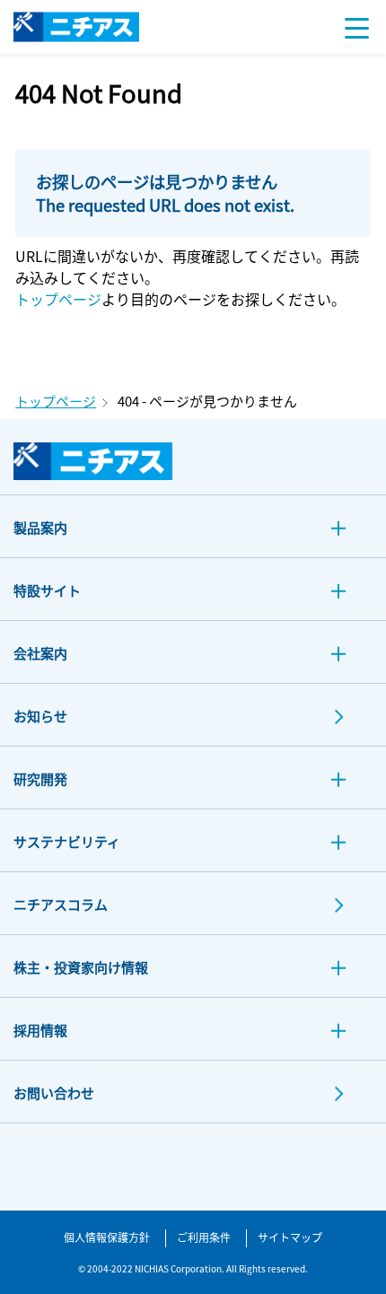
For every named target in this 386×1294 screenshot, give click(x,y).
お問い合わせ (53, 1092)
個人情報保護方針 (107, 1237)
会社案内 (40, 652)
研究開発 (40, 778)
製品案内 (40, 527)
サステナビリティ (66, 841)
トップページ (58, 299)
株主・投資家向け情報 (80, 966)
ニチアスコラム (60, 904)
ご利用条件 (204, 1237)
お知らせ (40, 715)
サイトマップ (290, 1237)
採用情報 (40, 1029)
